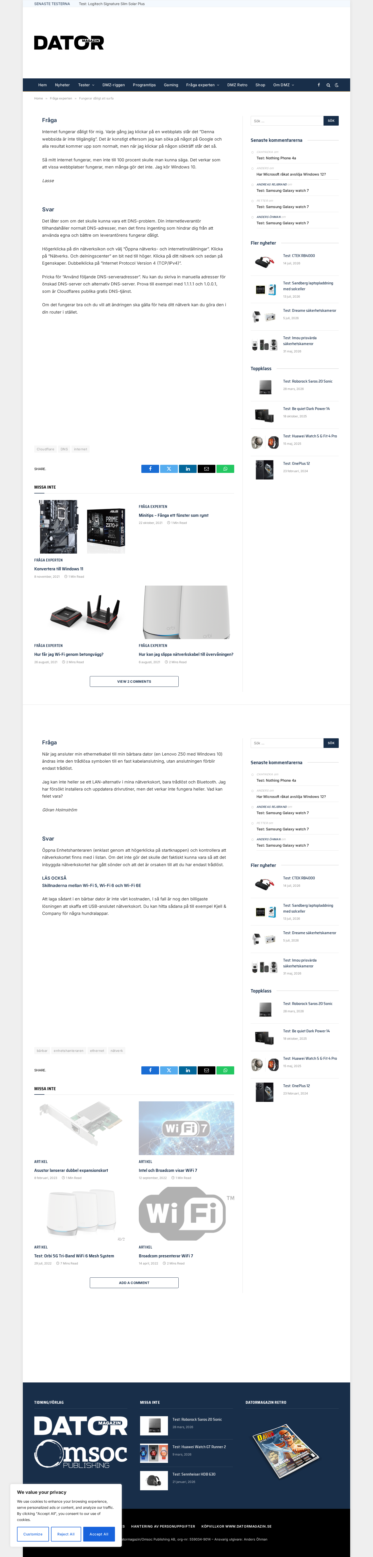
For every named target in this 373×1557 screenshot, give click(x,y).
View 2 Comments (134, 681)
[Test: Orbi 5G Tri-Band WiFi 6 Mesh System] (82, 1214)
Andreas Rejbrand (272, 184)
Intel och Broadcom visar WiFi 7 (168, 1170)
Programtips (144, 84)
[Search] (328, 85)
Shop (260, 84)
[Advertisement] (246, 42)
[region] (66, 1515)
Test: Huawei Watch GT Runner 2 (199, 1447)
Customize (32, 1534)
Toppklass (261, 368)
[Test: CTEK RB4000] (265, 262)
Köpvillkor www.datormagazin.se (236, 1526)
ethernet (97, 1051)
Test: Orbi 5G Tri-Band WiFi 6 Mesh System (74, 1256)
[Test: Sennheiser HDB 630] (154, 1480)
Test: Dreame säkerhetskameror (309, 311)
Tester (84, 84)
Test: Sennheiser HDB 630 (194, 1474)
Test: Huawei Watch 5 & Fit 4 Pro (106, 4)
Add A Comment (134, 1283)
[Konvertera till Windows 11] (82, 527)
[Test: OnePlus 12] (265, 470)
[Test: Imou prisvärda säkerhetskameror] (265, 344)
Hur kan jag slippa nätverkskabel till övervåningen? (186, 654)
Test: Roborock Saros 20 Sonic (308, 381)
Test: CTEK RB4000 (299, 256)
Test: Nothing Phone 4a (276, 158)
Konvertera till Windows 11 (58, 569)
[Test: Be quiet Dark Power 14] (265, 415)
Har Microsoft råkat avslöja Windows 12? (291, 174)
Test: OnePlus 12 (296, 464)
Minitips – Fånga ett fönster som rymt (174, 515)
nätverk (117, 1051)
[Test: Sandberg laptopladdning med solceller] (265, 289)
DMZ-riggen (114, 84)
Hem (42, 84)
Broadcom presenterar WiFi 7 (166, 1256)
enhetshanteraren (68, 1051)
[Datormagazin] (69, 43)
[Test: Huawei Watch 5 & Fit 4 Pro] (265, 442)
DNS (64, 449)
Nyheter (62, 84)
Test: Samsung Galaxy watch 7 (283, 190)
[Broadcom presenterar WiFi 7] (186, 1214)
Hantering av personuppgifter (163, 1526)
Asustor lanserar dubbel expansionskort (71, 1170)
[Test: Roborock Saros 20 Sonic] (265, 387)
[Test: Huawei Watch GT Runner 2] (154, 1453)
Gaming (171, 84)
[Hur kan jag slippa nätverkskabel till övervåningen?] (186, 612)
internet (80, 449)
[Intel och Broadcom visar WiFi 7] (186, 1128)
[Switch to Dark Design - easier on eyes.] (336, 85)
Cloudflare (45, 449)
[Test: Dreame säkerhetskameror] (265, 317)
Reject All (66, 1534)
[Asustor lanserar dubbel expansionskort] (82, 1128)
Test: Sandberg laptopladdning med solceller (308, 286)
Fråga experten (200, 84)
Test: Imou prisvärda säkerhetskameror (300, 341)
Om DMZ (281, 84)
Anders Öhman (268, 217)
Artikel (41, 1162)
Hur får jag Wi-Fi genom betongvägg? (69, 654)
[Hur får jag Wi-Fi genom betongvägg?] (82, 612)
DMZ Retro (237, 84)
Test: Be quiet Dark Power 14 (306, 409)
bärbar (42, 1051)
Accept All (99, 1534)
